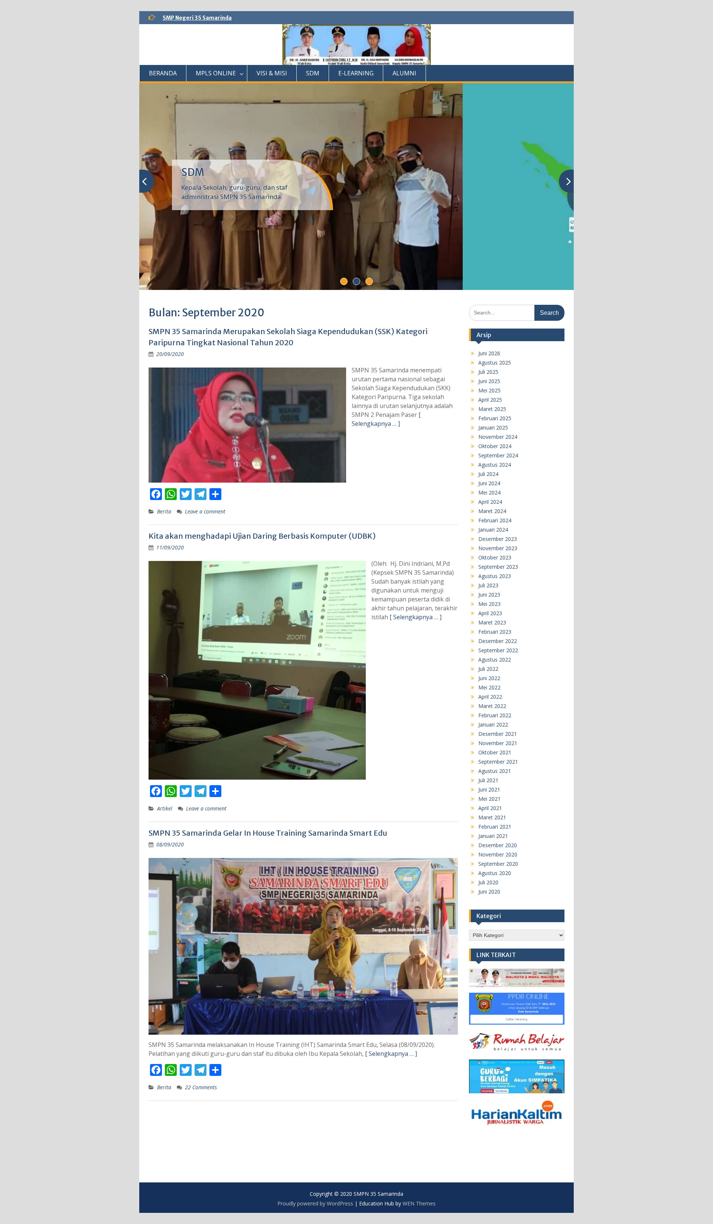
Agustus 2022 (494, 659)
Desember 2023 (497, 538)
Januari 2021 (493, 835)
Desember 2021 (497, 733)
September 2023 (498, 566)
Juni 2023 (489, 594)
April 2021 (490, 808)
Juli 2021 (488, 780)
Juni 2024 (489, 483)
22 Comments (201, 1087)
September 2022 (498, 650)
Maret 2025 (492, 408)
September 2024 (498, 455)
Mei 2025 (489, 390)
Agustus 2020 (494, 873)
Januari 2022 (493, 724)
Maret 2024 (492, 511)
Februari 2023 (494, 631)
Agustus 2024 (494, 464)
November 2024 (497, 436)
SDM (312, 73)
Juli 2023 (488, 585)
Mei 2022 (489, 687)
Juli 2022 (488, 668)
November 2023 (497, 548)
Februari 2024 (494, 520)
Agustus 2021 (494, 770)
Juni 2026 (489, 353)
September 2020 (498, 863)
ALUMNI (404, 73)
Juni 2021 (489, 789)
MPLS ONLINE (216, 73)
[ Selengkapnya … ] (416, 617)
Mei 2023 (489, 603)
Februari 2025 (494, 418)
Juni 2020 (489, 891)
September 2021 (498, 761)
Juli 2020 (488, 882)
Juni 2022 (489, 678)
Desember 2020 (497, 845)
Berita (164, 511)
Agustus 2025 (494, 362)
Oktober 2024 (494, 446)
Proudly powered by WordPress (315, 1203)
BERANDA (163, 73)
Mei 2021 (489, 798)
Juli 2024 (488, 473)
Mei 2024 (489, 492)
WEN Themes (419, 1203)
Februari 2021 (494, 826)
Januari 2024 (493, 529)
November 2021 (497, 743)
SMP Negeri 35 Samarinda (197, 17)
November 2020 (497, 854)
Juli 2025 (488, 371)
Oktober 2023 (494, 557)
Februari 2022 (494, 715)
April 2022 (490, 696)
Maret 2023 (492, 622)
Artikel (164, 808)
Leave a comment (205, 511)
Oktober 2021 (494, 752)
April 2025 (490, 399)
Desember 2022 (497, 640)
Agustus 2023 (494, 576)
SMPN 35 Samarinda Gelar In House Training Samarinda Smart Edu (268, 833)
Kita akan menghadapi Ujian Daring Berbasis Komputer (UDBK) (262, 536)
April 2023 (490, 613)
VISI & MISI (272, 73)
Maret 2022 (492, 705)
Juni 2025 (489, 381)
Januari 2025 (493, 427)
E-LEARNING (356, 73)
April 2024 (490, 501)
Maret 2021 (492, 817)
